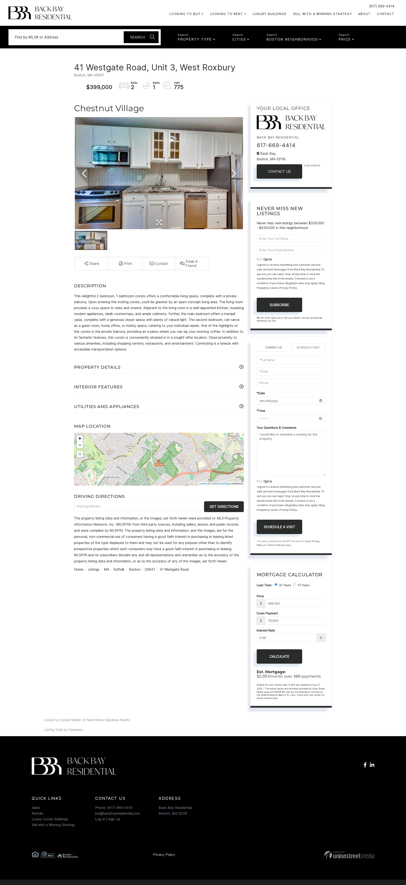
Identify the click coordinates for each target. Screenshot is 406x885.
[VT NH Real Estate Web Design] (319, 855)
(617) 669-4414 (381, 6)
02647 (150, 569)
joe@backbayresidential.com (117, 813)
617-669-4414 (276, 145)
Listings (93, 569)
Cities (239, 39)
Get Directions (224, 506)
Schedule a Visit (308, 347)
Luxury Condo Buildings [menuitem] (50, 819)
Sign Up (114, 819)
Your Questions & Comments (276, 427)
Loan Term (264, 585)
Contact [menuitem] (385, 14)
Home (78, 569)
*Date (261, 393)
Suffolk (119, 569)
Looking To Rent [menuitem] (226, 14)
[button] (141, 37)
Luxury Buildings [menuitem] (270, 14)
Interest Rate (266, 630)
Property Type (195, 39)
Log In (100, 819)
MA (106, 569)
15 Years (304, 585)
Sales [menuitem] (36, 808)
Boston (134, 569)
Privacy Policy (288, 287)
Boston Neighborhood (292, 39)
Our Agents (312, 165)
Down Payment (267, 613)
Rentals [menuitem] (37, 813)
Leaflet (203, 483)
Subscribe (279, 305)
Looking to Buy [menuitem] (185, 14)
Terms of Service (276, 545)
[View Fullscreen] (80, 454)
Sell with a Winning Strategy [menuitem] (322, 14)
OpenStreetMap (220, 483)
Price (345, 39)
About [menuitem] (364, 14)
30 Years (285, 585)
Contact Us (279, 171)
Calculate (279, 656)
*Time (261, 410)
